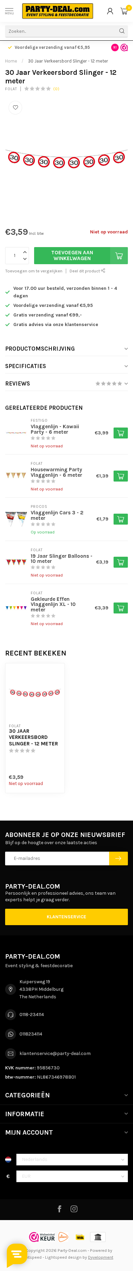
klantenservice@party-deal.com (55, 1053)
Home (11, 61)
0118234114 (30, 1034)
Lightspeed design (63, 1257)
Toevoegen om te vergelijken (33, 270)
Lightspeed (31, 1257)
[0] (124, 11)
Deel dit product (85, 270)
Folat (11, 89)
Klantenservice (66, 917)
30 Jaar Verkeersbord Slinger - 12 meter (68, 61)
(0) (56, 88)
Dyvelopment (100, 1257)
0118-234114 (31, 1014)
